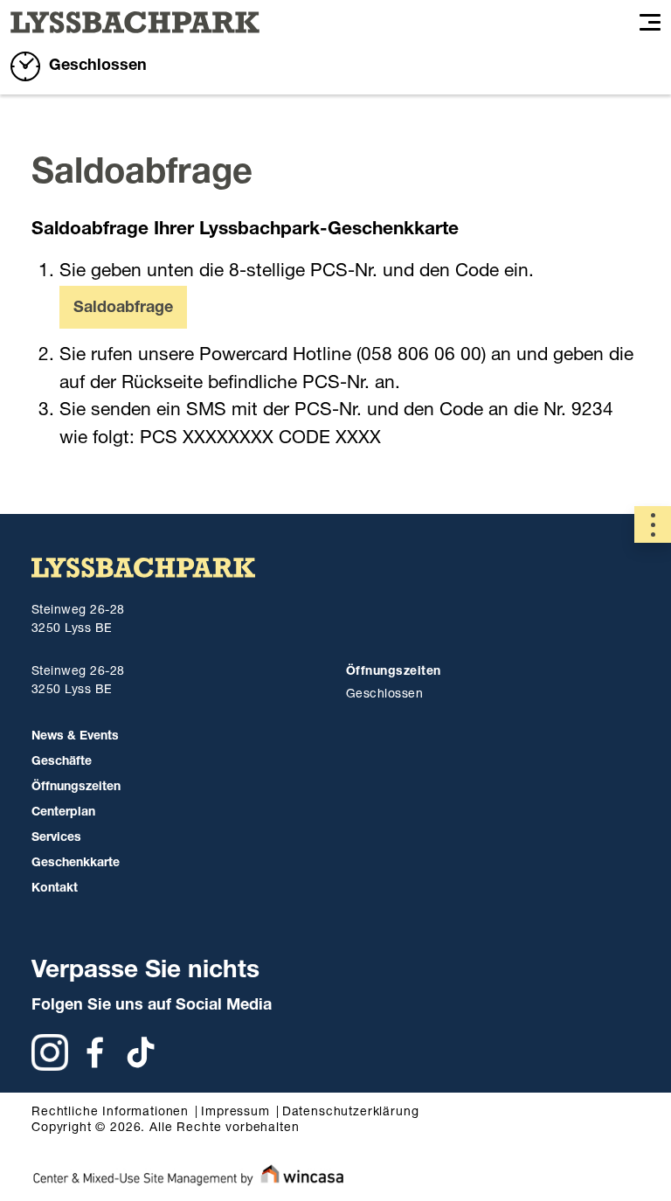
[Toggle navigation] (650, 22)
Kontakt (54, 889)
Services (56, 838)
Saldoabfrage (123, 308)
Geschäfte (61, 762)
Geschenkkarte (75, 863)
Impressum (235, 1113)
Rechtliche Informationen (110, 1113)
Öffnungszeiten (76, 787)
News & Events (75, 737)
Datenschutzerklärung (350, 1113)
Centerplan (63, 813)
